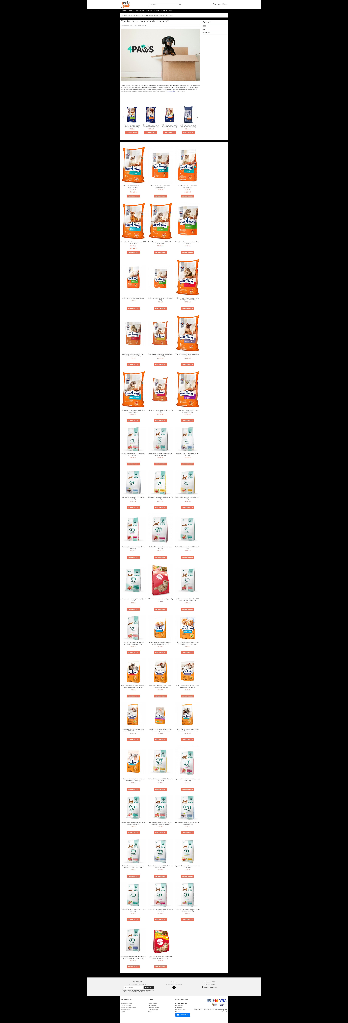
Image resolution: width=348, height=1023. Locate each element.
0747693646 (210, 984)
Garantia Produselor (153, 1007)
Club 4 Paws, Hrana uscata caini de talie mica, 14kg (132, 126)
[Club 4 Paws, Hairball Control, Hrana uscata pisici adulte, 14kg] (187, 277)
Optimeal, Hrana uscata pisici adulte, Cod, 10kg (187, 454)
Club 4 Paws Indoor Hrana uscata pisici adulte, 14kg (187, 355)
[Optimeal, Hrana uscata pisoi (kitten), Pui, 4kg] (187, 529)
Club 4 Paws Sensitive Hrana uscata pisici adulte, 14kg (133, 242)
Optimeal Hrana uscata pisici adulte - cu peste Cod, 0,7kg (187, 823)
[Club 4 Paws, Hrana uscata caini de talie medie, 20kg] (188, 114)
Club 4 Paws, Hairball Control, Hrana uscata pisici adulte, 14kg (188, 299)
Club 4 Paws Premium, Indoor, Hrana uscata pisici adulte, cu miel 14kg (133, 730)
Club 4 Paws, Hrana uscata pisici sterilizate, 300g (160, 186)
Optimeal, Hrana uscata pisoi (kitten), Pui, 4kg (187, 547)
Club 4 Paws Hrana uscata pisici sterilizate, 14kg (133, 186)
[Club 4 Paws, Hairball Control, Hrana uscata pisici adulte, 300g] (133, 333)
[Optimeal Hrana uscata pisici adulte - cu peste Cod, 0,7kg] (187, 808)
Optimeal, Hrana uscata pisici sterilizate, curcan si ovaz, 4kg (160, 454)
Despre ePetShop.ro (126, 1003)
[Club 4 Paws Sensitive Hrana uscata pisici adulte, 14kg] (133, 221)
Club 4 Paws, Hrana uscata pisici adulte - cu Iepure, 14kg (160, 355)
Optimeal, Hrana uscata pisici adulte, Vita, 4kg (160, 547)
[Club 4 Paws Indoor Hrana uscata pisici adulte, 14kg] (187, 333)
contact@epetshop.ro (210, 987)
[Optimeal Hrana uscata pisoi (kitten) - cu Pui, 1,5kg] (133, 894)
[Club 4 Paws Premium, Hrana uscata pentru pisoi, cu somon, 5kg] (160, 628)
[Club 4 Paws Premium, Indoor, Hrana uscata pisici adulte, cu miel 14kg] (133, 714)
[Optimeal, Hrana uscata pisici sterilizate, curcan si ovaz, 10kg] (133, 439)
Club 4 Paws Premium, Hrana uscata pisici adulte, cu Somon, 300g (188, 643)
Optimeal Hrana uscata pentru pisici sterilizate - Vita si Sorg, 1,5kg (133, 866)
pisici (204, 26)
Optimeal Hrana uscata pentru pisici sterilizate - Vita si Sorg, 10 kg (133, 643)
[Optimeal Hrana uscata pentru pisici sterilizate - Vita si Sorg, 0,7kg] (160, 808)
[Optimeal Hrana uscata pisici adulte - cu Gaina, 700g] (160, 761)
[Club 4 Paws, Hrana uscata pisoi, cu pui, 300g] (160, 277)
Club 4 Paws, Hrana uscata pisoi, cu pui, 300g (160, 299)
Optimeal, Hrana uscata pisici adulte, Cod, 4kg (133, 498)
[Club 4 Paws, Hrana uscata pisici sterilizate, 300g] (160, 165)
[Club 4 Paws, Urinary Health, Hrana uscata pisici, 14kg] (187, 389)
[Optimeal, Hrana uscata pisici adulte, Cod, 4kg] (133, 482)
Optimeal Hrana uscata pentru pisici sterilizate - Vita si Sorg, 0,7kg (160, 823)
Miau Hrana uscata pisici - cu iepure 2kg (160, 599)
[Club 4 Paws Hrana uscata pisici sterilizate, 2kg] (187, 165)
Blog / (134, 15)
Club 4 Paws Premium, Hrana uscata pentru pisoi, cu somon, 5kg (160, 643)
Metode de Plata (152, 1003)
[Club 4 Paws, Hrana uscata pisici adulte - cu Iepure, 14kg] (160, 333)
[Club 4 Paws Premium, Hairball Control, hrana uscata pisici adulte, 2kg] (133, 671)
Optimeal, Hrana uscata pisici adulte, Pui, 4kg (187, 498)
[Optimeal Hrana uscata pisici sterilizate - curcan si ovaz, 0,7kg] (133, 808)
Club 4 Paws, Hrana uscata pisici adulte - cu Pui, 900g (187, 242)
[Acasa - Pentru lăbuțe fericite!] (130, 4)
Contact (123, 1011)
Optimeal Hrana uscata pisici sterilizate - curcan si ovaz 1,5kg (187, 910)
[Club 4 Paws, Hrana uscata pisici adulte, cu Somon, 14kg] (133, 389)
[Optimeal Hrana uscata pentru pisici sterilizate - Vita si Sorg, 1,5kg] (133, 851)
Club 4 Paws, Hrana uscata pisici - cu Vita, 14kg (160, 411)
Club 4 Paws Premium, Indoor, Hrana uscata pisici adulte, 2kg (160, 686)
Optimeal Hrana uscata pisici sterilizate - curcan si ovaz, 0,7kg (133, 823)
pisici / (138, 15)
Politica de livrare (125, 1009)
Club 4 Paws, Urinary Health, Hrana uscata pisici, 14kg (187, 411)
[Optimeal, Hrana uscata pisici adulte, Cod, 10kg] (187, 439)
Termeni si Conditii (126, 1005)
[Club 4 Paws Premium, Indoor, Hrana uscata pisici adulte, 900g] (187, 671)
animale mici (206, 33)
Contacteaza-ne (184, 1014)
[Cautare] (180, 4)
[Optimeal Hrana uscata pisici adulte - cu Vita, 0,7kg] (187, 761)
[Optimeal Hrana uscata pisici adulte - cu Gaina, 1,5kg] (187, 851)
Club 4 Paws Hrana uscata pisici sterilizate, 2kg (187, 186)
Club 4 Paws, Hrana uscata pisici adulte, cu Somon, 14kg (133, 411)
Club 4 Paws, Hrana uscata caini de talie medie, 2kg (169, 126)
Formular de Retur (153, 1009)
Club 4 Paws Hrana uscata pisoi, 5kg (133, 298)
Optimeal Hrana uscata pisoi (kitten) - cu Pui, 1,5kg (133, 910)
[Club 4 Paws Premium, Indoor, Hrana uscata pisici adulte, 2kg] (160, 671)
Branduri (164, 11)
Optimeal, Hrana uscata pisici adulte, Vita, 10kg (133, 547)
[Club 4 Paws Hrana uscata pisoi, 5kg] (133, 277)
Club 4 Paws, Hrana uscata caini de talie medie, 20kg (188, 126)
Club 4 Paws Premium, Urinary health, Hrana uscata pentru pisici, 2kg (160, 730)
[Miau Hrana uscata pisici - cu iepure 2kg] (160, 580)
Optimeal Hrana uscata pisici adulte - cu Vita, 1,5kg (160, 910)
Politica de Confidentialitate (140, 992)
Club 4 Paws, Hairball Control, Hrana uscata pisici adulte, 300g (133, 355)
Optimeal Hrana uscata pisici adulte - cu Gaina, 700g (160, 780)
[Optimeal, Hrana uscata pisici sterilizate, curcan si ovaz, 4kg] (160, 439)
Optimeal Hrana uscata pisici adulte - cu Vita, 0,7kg (187, 780)
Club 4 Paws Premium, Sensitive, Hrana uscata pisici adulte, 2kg (133, 780)
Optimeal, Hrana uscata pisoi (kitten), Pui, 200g (133, 599)
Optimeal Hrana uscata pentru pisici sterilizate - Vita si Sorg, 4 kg (188, 599)
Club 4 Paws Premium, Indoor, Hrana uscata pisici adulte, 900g (187, 686)
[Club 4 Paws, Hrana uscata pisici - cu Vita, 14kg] (160, 389)
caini (204, 29)
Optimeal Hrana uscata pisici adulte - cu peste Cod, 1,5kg (160, 866)
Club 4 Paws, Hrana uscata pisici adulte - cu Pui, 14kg (160, 242)
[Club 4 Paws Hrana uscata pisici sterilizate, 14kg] (133, 165)
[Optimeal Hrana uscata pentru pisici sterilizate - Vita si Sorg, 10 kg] (133, 628)
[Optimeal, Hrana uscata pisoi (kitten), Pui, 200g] (133, 580)
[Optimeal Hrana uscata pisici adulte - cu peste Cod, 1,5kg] (160, 851)
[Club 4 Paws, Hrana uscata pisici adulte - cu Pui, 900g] (187, 221)
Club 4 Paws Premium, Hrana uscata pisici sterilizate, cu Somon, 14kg (188, 730)
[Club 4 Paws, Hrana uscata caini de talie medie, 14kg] (150, 114)
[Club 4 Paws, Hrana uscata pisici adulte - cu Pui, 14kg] (160, 221)
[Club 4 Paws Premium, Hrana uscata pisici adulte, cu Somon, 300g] (187, 628)
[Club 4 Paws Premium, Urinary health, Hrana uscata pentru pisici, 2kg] (160, 714)
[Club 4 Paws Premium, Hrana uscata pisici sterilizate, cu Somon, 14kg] (187, 714)
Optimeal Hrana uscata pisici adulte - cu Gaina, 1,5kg (187, 866)
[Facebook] (174, 987)
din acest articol (171, 91)
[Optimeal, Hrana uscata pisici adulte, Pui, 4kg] (187, 482)
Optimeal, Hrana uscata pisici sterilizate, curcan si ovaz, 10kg (133, 454)
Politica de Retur (152, 1005)
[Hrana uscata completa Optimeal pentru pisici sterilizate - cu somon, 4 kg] (133, 940)
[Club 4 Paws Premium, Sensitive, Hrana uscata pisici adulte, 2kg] (133, 761)
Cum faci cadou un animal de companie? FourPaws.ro (157, 15)
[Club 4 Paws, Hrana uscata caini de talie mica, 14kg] (131, 114)
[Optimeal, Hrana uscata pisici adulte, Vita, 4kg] (160, 529)
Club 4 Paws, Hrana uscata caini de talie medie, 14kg (151, 126)
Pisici (132, 25)
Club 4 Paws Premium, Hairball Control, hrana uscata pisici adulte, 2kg (133, 686)
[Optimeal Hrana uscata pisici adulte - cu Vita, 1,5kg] (160, 894)
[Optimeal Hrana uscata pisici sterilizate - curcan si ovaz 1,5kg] (187, 894)
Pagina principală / (126, 15)
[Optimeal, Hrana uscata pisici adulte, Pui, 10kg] (160, 482)
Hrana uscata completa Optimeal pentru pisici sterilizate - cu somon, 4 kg (133, 957)
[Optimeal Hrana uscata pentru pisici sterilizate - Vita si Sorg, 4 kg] (187, 580)
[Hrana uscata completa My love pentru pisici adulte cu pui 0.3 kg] (160, 940)
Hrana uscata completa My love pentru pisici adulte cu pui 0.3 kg (160, 957)
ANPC (149, 1011)
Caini (136, 25)
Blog (170, 11)
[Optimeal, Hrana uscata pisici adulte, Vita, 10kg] (133, 529)
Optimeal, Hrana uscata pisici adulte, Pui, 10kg (160, 498)
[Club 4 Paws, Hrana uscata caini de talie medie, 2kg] (169, 114)
